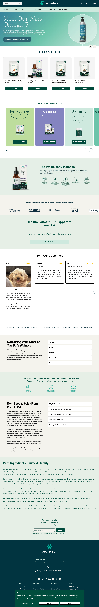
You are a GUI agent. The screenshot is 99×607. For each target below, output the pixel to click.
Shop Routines (20, 142)
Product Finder (63, 9)
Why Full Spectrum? (54, 404)
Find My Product (49, 242)
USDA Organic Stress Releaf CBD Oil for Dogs (37, 81)
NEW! (73, 9)
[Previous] (90, 46)
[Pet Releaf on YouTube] (53, 579)
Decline (70, 603)
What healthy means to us (56, 419)
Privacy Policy (30, 599)
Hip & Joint (24, 9)
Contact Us (71, 586)
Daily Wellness (53, 363)
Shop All (6, 9)
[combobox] (12, 3)
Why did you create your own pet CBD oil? (60, 414)
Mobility (51, 347)
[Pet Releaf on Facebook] (39, 579)
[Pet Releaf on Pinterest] (60, 579)
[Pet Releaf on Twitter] (43, 579)
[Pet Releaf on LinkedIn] (49, 579)
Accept (49, 603)
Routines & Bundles (38, 9)
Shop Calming (49, 142)
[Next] (94, 46)
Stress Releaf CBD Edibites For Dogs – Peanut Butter (84, 81)
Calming (15, 9)
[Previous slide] (85, 150)
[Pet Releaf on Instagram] (46, 579)
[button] (6, 150)
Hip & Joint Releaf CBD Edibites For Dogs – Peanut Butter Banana (60, 81)
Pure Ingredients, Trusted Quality (58, 425)
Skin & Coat (52, 358)
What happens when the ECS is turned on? (60, 409)
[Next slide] (91, 150)
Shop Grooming (79, 142)
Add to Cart (14, 88)
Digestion (51, 352)
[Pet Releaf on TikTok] (56, 579)
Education (51, 9)
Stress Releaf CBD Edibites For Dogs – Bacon (14, 81)
